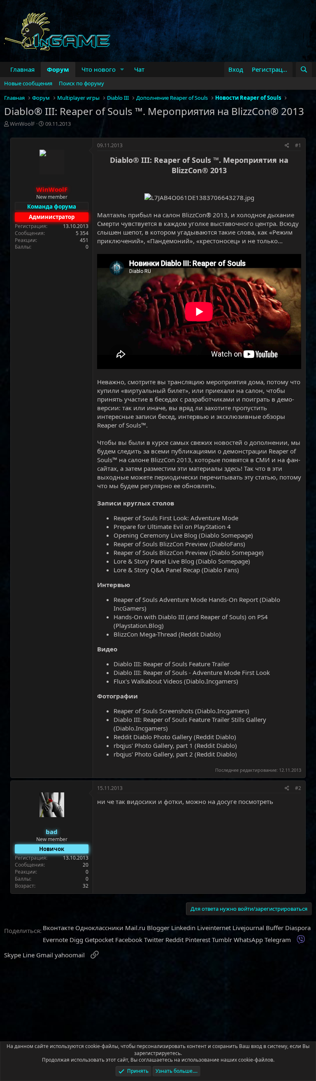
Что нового (98, 69)
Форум (58, 69)
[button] (122, 69)
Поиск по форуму (81, 83)
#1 (298, 145)
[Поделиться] (287, 145)
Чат (139, 69)
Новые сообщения (28, 83)
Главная (22, 69)
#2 (298, 788)
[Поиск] (304, 69)
